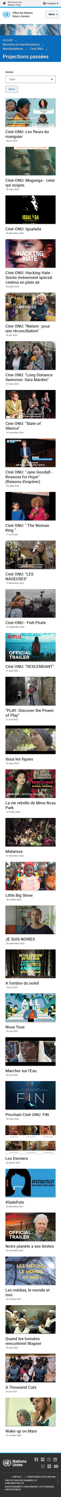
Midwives (14, 851)
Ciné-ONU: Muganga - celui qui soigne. (30, 183)
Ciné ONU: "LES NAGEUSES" (19, 576)
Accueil (8, 40)
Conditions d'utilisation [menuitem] (41, 1476)
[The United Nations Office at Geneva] (6, 14)
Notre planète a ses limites (29, 1246)
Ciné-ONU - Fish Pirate (25, 622)
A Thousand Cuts (20, 1387)
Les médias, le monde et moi (27, 1292)
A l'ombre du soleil (22, 983)
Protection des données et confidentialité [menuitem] (21, 1481)
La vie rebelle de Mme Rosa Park (30, 805)
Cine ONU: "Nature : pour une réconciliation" (27, 328)
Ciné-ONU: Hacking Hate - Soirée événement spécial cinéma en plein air (29, 277)
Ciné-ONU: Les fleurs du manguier (27, 134)
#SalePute (14, 1202)
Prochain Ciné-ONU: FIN (27, 1114)
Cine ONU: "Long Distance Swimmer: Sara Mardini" (29, 377)
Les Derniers (16, 1158)
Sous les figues (19, 759)
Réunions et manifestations (21, 44)
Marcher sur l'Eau (21, 1070)
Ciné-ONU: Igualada (23, 229)
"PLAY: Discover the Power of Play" (29, 713)
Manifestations (13, 48)
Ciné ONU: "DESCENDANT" (29, 666)
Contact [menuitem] (17, 1476)
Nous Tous (15, 1027)
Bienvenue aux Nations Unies (15, 3)
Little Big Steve (19, 895)
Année (9, 72)
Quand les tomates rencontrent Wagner (23, 1341)
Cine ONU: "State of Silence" (23, 426)
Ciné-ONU (37, 48)
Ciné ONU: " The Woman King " (27, 528)
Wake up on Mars (21, 1431)
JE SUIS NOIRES (20, 939)
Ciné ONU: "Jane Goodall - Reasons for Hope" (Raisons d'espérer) (29, 476)
